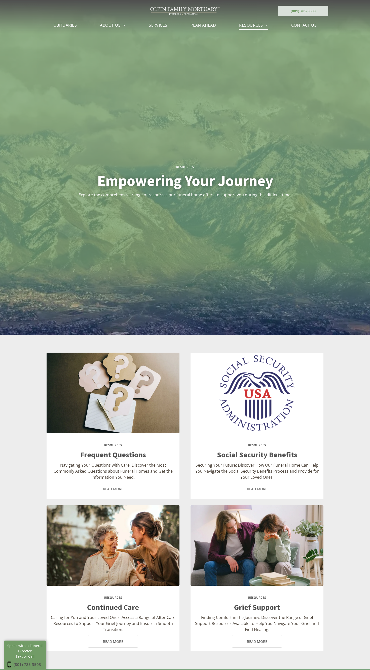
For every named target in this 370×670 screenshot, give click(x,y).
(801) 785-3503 (27, 664)
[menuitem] (65, 25)
